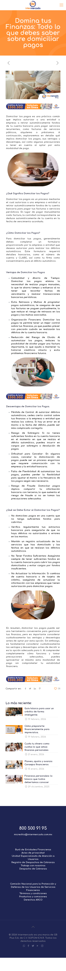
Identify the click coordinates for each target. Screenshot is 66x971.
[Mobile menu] (61, 5)
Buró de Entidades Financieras (33, 849)
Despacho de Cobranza (33, 869)
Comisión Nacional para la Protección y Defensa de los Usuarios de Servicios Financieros (33, 887)
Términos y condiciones (33, 893)
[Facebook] (28, 945)
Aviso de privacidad (33, 853)
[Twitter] (33, 945)
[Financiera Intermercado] (33, 5)
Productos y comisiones (33, 896)
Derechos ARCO (33, 900)
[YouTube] (37, 945)
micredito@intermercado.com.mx (33, 834)
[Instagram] (42, 945)
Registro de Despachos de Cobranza (33, 862)
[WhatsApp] (24, 945)
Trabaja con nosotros (33, 865)
